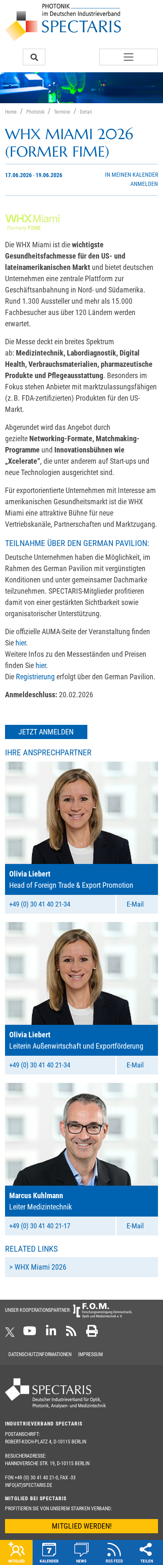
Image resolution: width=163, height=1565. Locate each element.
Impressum (90, 1354)
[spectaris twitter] (11, 1333)
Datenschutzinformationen (39, 1354)
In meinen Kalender (131, 174)
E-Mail (135, 904)
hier (20, 642)
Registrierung (35, 676)
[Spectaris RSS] (71, 1333)
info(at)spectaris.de (28, 1485)
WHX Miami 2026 (40, 1267)
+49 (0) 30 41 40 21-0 (36, 1478)
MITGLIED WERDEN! (82, 1526)
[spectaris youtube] (30, 1333)
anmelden (144, 184)
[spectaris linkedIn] (51, 1333)
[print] (92, 1333)
